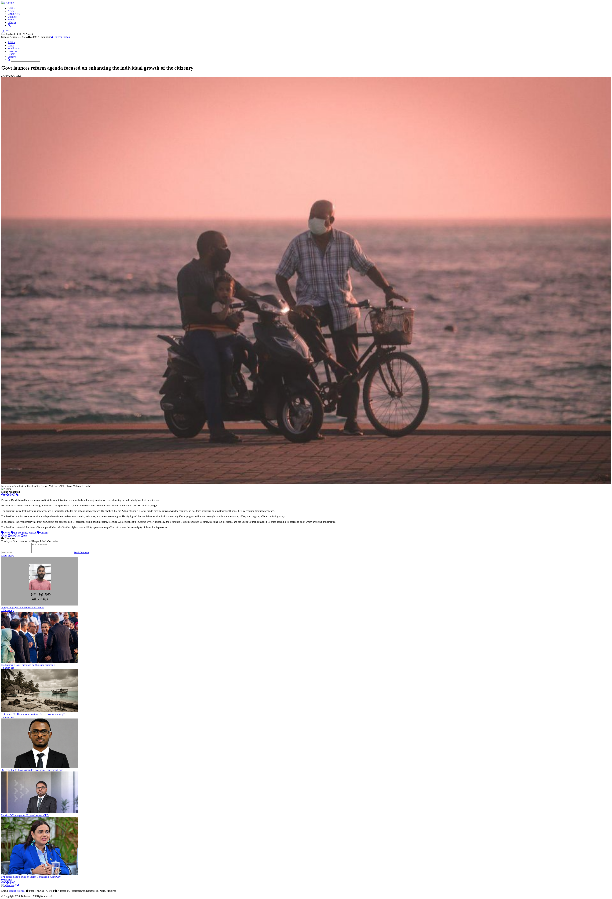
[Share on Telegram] (7, 494)
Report (11, 19)
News (11, 11)
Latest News (7, 555)
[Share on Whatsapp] (11, 494)
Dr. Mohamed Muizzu (25, 532)
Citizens (44, 532)
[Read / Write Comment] (17, 494)
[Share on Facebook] (2, 494)
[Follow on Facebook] (15, 885)
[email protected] (16, 890)
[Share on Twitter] (4, 494)
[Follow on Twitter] (17, 885)
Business (12, 16)
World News (14, 13)
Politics (11, 8)
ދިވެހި (3, 31)
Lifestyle (12, 22)
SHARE (8, 879)
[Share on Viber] (13, 494)
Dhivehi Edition (61, 37)
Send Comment (81, 552)
